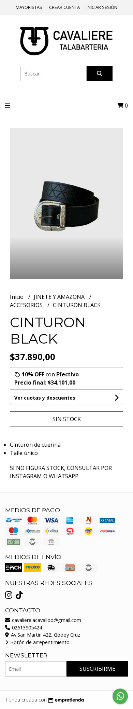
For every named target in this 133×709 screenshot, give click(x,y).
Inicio (17, 297)
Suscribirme (97, 668)
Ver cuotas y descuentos (44, 397)
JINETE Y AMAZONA (60, 297)
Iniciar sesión (102, 7)
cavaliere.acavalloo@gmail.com (46, 620)
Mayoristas (29, 7)
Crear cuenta (64, 7)
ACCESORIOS (27, 305)
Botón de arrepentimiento (39, 642)
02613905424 (26, 627)
